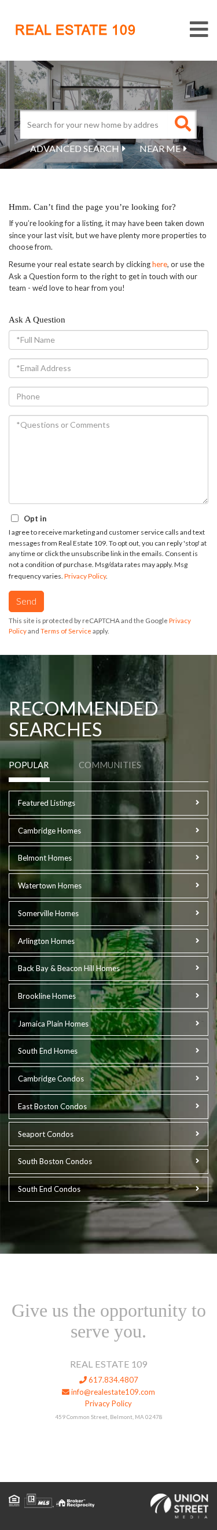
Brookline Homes (47, 996)
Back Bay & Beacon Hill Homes (69, 968)
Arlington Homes (46, 941)
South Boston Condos (55, 1161)
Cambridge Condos (51, 1078)
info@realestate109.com (112, 1391)
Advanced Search (74, 148)
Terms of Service (66, 631)
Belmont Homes (45, 857)
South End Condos (49, 1189)
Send (26, 600)
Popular (29, 765)
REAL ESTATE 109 (75, 30)
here (159, 264)
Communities (110, 765)
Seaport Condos (45, 1134)
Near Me (160, 148)
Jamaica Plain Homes (53, 1023)
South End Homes (48, 1050)
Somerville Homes (48, 913)
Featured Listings (46, 802)
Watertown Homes (50, 885)
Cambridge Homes (49, 830)
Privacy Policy (85, 576)
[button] (182, 124)
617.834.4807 (112, 1379)
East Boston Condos (52, 1106)
